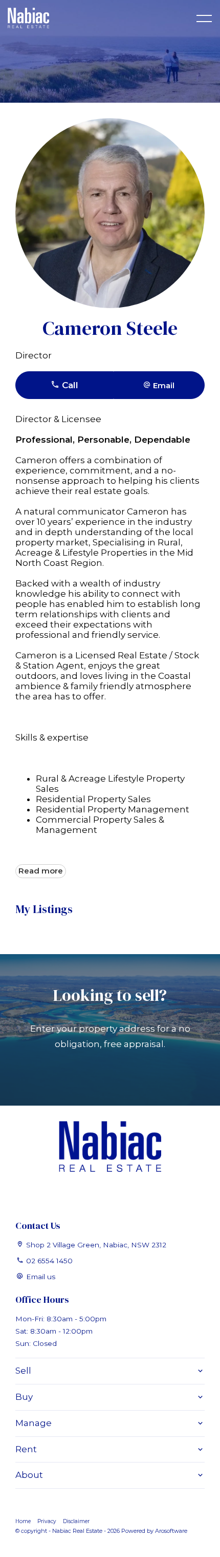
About (29, 1475)
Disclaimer (76, 1521)
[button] (159, 385)
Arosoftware (171, 1530)
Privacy (46, 1521)
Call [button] (68, 385)
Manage (33, 1423)
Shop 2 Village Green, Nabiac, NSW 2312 (96, 1245)
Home (23, 1521)
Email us (40, 1277)
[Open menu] (204, 18)
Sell (23, 1370)
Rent (26, 1449)
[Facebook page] (110, 1193)
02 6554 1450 (49, 1261)
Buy (24, 1397)
